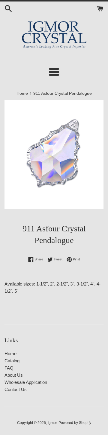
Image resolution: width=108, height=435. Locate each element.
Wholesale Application (25, 382)
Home (10, 353)
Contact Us (15, 389)
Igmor (52, 423)
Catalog (12, 360)
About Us (13, 375)
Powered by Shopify (74, 423)
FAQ (9, 367)
